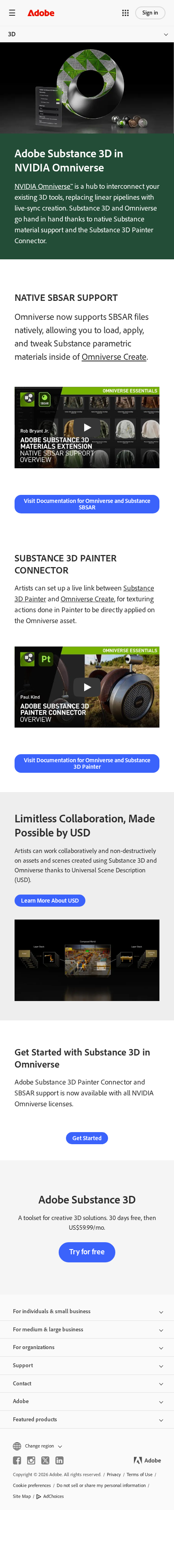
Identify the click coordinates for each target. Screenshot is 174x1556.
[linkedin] (59, 1460)
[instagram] (31, 1460)
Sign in (150, 12)
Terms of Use (140, 1474)
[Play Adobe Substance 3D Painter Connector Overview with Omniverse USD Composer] (87, 687)
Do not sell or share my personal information (101, 1485)
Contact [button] (22, 1383)
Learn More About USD (50, 900)
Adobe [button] (21, 1401)
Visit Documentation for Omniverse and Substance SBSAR (87, 504)
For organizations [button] (34, 1347)
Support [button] (23, 1365)
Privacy (114, 1474)
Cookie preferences (32, 1485)
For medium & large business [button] (48, 1329)
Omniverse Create (114, 356)
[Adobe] (40, 12)
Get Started (87, 1138)
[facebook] (17, 1460)
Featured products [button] (35, 1419)
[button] (125, 12)
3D (12, 34)
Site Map (22, 1496)
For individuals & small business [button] (52, 1311)
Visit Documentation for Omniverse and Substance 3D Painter (87, 763)
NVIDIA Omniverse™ (44, 186)
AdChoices (53, 1496)
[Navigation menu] (12, 12)
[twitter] (45, 1460)
